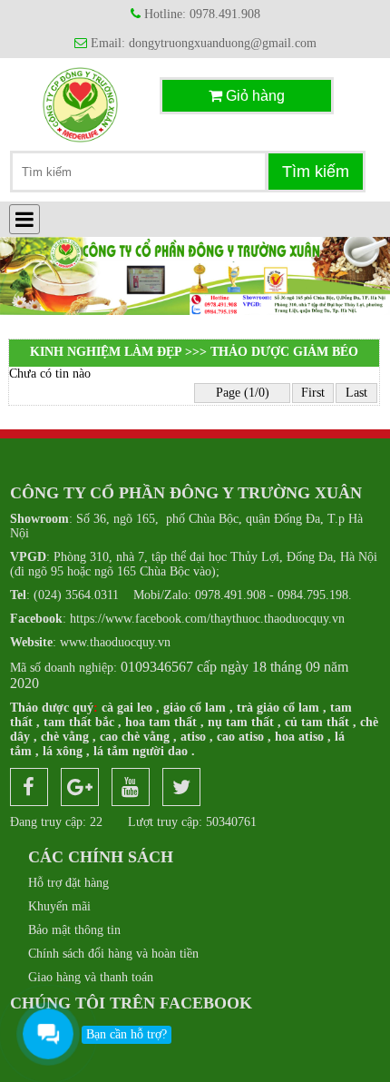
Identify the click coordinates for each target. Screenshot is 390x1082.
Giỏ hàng (253, 95)
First (312, 392)
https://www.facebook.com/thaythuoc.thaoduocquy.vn (177, 618)
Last (356, 392)
